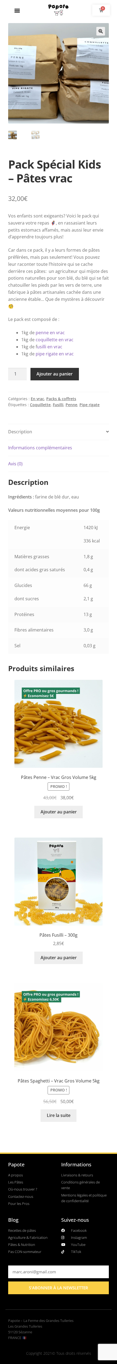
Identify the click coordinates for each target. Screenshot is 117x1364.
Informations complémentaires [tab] (40, 448)
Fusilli (58, 404)
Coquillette (40, 404)
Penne (71, 404)
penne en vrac (50, 333)
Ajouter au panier (54, 374)
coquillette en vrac (54, 340)
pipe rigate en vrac (55, 354)
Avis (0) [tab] (15, 464)
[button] (17, 10)
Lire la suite (58, 1115)
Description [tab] (20, 432)
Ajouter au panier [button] (59, 812)
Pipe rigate (89, 404)
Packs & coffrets (61, 398)
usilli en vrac (49, 347)
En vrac (37, 398)
